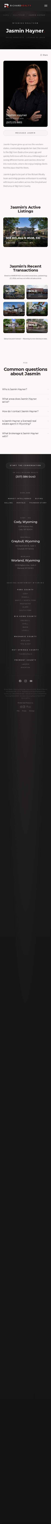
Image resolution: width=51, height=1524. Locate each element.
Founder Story (38, 503)
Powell (26, 597)
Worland (25, 640)
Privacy (24, 711)
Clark (26, 607)
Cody (25, 594)
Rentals (21, 503)
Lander (25, 664)
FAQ (18, 711)
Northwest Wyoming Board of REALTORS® (32, 696)
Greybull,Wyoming (25, 541)
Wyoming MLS (25, 698)
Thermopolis (25, 654)
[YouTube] (31, 681)
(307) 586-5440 (25, 476)
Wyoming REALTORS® (12, 696)
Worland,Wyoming (25, 560)
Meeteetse (25, 604)
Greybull (25, 620)
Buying (39, 499)
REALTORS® (19, 15)
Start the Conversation (25, 465)
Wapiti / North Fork (25, 600)
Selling (8, 503)
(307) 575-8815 (14, 122)
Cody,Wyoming (25, 522)
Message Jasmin (25, 133)
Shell (25, 624)
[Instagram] (25, 681)
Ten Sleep (25, 644)
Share (45, 55)
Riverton (25, 667)
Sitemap (31, 711)
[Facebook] (20, 681)
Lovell (25, 630)
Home (6, 15)
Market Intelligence (19, 499)
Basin (25, 627)
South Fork (25, 610)
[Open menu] (46, 6)
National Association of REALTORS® (35, 693)
